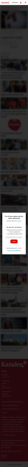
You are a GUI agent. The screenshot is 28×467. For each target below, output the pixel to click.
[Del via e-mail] (16, 47)
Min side (4, 455)
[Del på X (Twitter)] (14, 47)
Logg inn (21, 2)
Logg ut (3, 457)
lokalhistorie (6, 53)
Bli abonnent (15, 2)
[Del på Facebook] (11, 47)
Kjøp (14, 241)
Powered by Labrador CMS (14, 464)
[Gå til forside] (5, 2)
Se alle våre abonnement (14, 250)
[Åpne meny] (25, 2)
